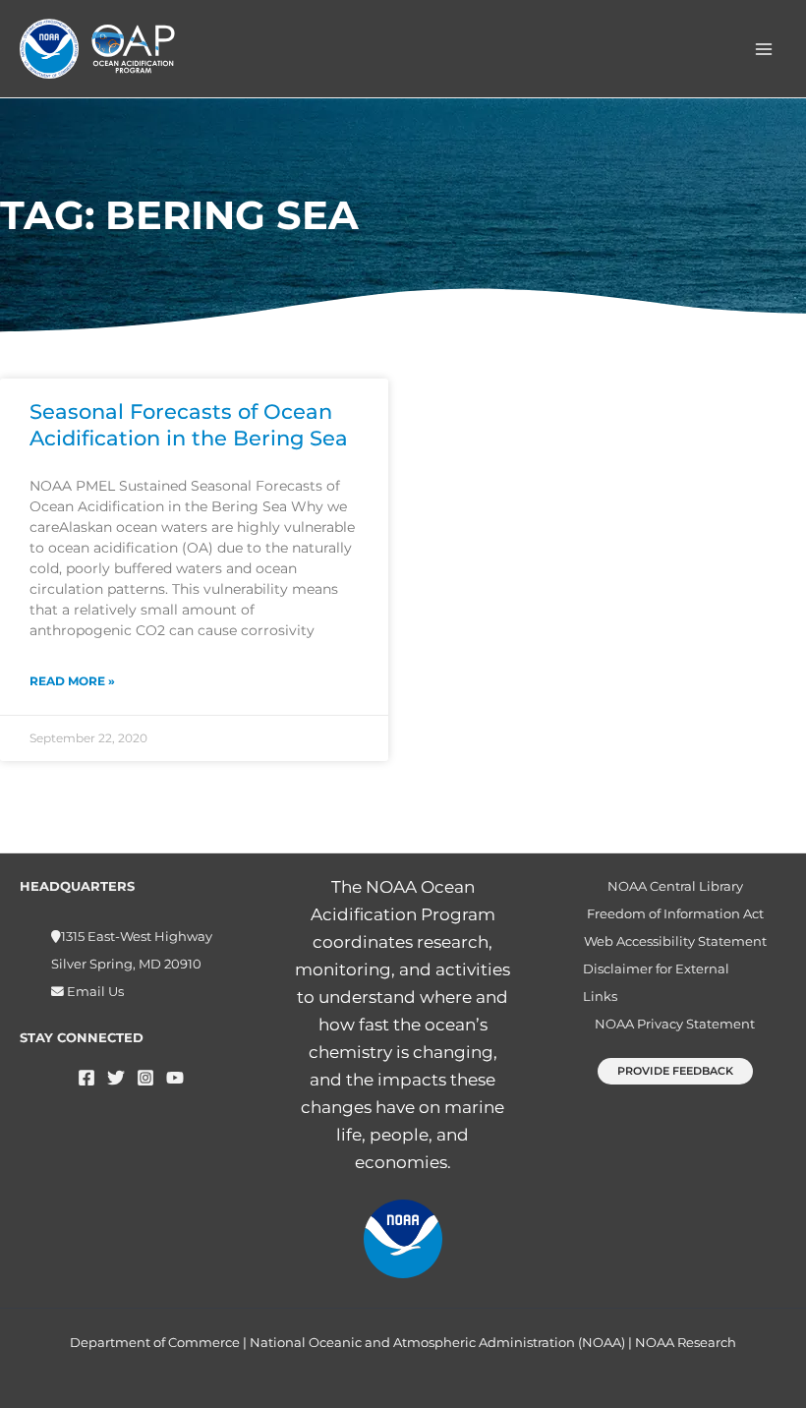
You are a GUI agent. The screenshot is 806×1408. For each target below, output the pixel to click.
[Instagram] (145, 1077)
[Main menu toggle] (764, 49)
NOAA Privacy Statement (675, 1024)
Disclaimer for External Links (656, 983)
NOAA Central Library (675, 886)
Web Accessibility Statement (675, 941)
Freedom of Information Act (675, 914)
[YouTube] (175, 1077)
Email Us (94, 991)
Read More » (72, 681)
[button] (675, 1071)
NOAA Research (685, 1342)
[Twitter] (116, 1077)
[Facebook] (86, 1077)
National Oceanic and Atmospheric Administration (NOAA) (437, 1342)
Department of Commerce (155, 1342)
